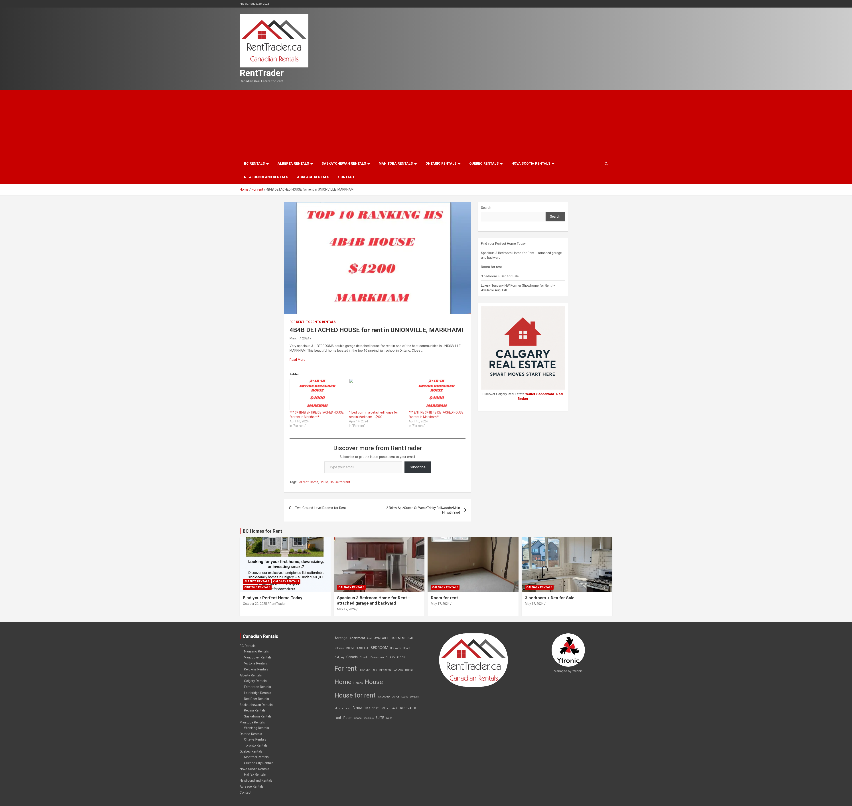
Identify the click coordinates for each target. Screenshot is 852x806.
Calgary (339, 657)
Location (414, 696)
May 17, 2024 (346, 609)
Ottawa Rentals (255, 739)
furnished (385, 669)
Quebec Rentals (484, 164)
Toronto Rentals (321, 322)
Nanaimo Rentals (256, 651)
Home (314, 482)
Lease (404, 696)
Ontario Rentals (441, 164)
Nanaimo (361, 707)
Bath (411, 638)
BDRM (350, 648)
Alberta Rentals (293, 164)
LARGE (395, 696)
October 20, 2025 (255, 603)
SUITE (380, 717)
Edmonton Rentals (257, 687)
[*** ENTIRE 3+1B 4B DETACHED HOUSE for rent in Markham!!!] (436, 394)
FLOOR (401, 657)
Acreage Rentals (313, 177)
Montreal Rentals (256, 757)
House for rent (340, 482)
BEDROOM (379, 647)
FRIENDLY (364, 669)
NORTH (376, 708)
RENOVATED (408, 708)
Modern (339, 708)
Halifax (409, 669)
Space (358, 717)
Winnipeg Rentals (256, 728)
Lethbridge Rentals (257, 693)
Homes (358, 683)
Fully (374, 669)
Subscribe (418, 467)
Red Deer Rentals (256, 699)
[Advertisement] (426, 124)
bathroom (339, 648)
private (394, 708)
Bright (406, 648)
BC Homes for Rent (262, 531)
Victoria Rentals (255, 663)
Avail (369, 638)
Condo (364, 657)
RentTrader (262, 73)
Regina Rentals (255, 710)
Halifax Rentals (255, 774)
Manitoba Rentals (396, 164)
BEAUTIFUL (362, 648)
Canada (352, 657)
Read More (297, 360)
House (324, 482)
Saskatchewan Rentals (344, 164)
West (389, 718)
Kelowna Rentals (256, 669)
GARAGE (398, 669)
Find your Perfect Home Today (503, 244)
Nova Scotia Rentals (530, 164)
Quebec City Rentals (258, 763)
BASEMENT (398, 638)
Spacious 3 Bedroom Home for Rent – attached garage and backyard (374, 600)
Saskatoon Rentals (258, 716)
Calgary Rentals (286, 581)
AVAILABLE (381, 638)
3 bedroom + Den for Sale (500, 276)
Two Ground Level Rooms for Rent (320, 508)
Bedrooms (395, 648)
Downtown (377, 657)
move (347, 708)
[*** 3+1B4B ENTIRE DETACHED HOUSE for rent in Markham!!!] (317, 394)
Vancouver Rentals (258, 657)
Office (385, 708)
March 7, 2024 (299, 338)
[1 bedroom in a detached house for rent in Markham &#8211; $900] (376, 394)
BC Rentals (254, 164)
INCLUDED (384, 696)
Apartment (357, 638)
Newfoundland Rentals (266, 177)
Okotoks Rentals (257, 587)
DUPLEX (390, 657)
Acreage (341, 638)
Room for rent (491, 267)
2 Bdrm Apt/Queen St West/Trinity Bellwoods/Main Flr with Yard (423, 510)
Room (347, 718)
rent (338, 717)
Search (486, 208)
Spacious (369, 718)
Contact (346, 177)
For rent (297, 322)
